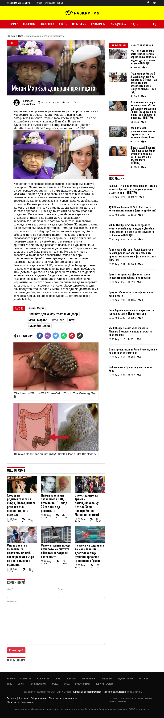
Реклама (11, 698)
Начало (39, 2)
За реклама (50, 2)
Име (10, 589)
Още (133, 24)
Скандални (117, 24)
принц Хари (36, 308)
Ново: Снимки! (82, 683)
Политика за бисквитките (20, 702)
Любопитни (47, 24)
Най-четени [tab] (118, 45)
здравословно (125, 678)
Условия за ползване (115, 692)
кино (9, 683)
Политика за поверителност (87, 692)
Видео (55, 683)
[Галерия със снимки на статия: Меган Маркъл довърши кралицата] (56, 67)
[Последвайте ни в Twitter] (154, 3)
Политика (78, 24)
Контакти (23, 698)
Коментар (13, 601)
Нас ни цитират (38, 683)
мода (67, 683)
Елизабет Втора (39, 326)
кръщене (58, 320)
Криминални (98, 24)
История (143, 678)
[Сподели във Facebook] (40, 335)
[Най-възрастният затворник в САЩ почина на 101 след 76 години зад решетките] (56, 492)
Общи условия (38, 698)
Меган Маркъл (38, 320)
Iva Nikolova (28, 104)
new (71, 320)
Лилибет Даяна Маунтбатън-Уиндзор (53, 314)
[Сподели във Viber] (48, 335)
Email (60, 589)
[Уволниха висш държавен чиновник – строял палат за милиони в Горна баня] (118, 136)
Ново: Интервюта (104, 683)
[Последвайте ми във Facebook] (148, 3)
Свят (62, 24)
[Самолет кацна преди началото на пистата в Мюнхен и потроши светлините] (56, 542)
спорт (21, 683)
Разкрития (29, 24)
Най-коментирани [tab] (142, 45)
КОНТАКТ (60, 2)
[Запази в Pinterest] (72, 335)
